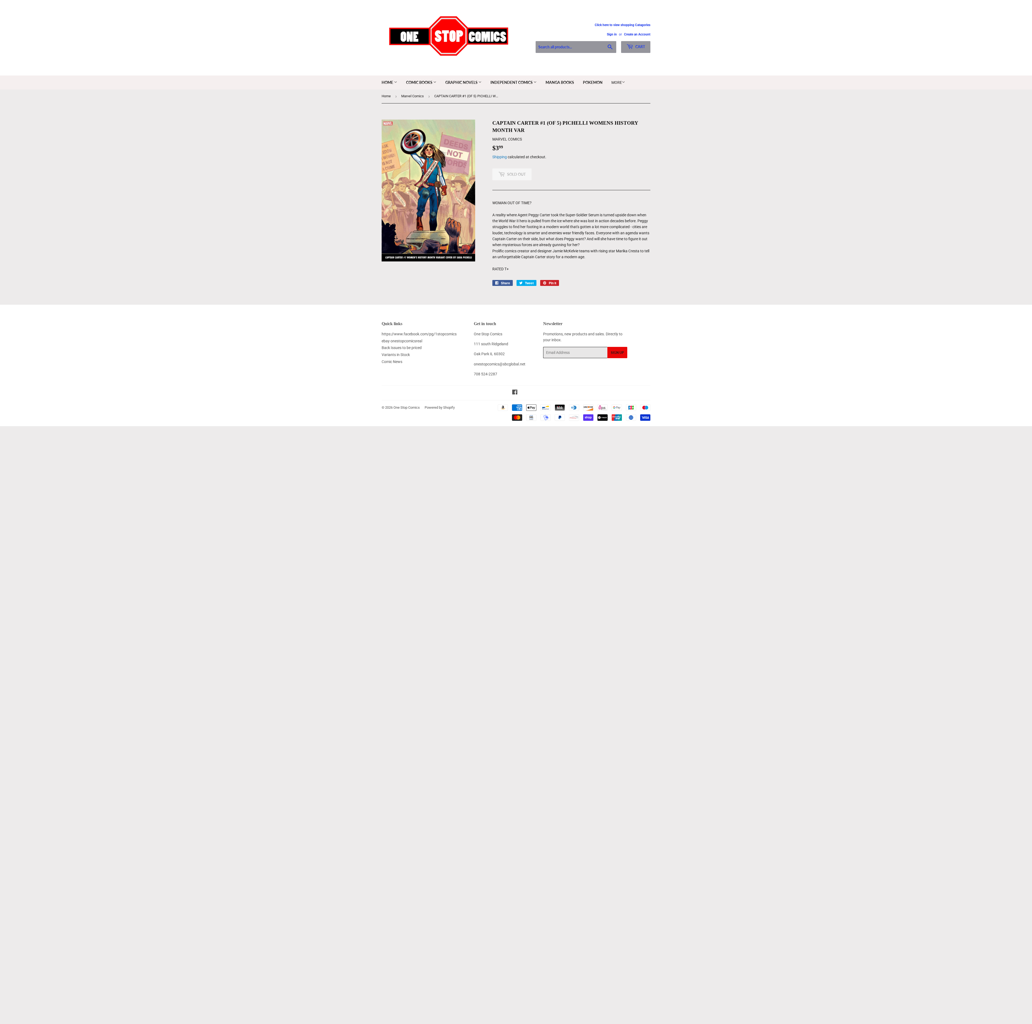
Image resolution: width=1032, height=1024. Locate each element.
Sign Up (617, 353)
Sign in (612, 34)
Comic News (392, 362)
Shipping (499, 157)
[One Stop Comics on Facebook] (515, 393)
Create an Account (637, 34)
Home (388, 82)
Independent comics (511, 82)
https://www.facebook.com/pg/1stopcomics (419, 334)
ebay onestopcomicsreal (402, 341)
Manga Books (560, 82)
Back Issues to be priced (402, 348)
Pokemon (593, 82)
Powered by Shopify (440, 407)
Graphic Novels (461, 82)
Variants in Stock (396, 355)
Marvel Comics (412, 96)
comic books (419, 82)
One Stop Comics (406, 407)
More (616, 82)
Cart (640, 46)
